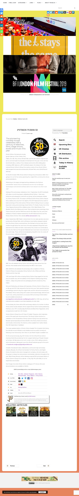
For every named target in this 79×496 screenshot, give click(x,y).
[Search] (75, 8)
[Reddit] (1, 16)
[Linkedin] (1, 19)
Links (31, 2)
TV (19, 390)
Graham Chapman (29, 374)
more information (33, 492)
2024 (53, 268)
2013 (53, 301)
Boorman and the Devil (58, 223)
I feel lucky (12, 2)
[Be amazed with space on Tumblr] (65, 12)
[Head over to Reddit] (56, 12)
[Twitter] (1, 13)
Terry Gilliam (30, 375)
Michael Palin (22, 375)
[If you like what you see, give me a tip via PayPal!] (73, 12)
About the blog (50, 2)
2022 (53, 274)
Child (53, 217)
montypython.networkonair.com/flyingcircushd (20, 299)
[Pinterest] (1, 22)
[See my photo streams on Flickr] (67, 12)
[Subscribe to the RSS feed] (48, 15)
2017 (53, 289)
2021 (53, 277)
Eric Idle (20, 374)
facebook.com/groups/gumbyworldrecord (19, 344)
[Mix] (1, 28)
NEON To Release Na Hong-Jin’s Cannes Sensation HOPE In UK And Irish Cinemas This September (62, 184)
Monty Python (22, 387)
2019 (53, 283)
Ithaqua (54, 220)
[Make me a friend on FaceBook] (53, 12)
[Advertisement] (58, 334)
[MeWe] (1, 25)
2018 (53, 286)
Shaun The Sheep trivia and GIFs (61, 238)
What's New (56, 174)
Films (39, 2)
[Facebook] (1, 10)
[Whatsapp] (1, 31)
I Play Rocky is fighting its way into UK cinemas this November (62, 246)
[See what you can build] (59, 12)
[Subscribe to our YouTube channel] (70, 12)
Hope (53, 214)
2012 (53, 304)
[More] (1, 34)
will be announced (31, 215)
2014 (53, 298)
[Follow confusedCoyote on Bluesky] (48, 12)
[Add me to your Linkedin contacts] (62, 12)
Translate (65, 133)
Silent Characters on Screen (39, 95)
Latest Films (56, 206)
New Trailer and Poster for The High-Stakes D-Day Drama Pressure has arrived (62, 190)
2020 (53, 280)
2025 (53, 265)
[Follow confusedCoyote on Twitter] (51, 12)
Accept (42, 492)
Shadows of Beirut (57, 211)
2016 (53, 292)
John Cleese (38, 374)
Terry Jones (39, 375)
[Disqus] (28, 438)
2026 (53, 262)
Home (5, 2)
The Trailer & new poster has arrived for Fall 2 (60, 251)
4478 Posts (31, 396)
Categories (21, 2)
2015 (53, 295)
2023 (53, 271)
